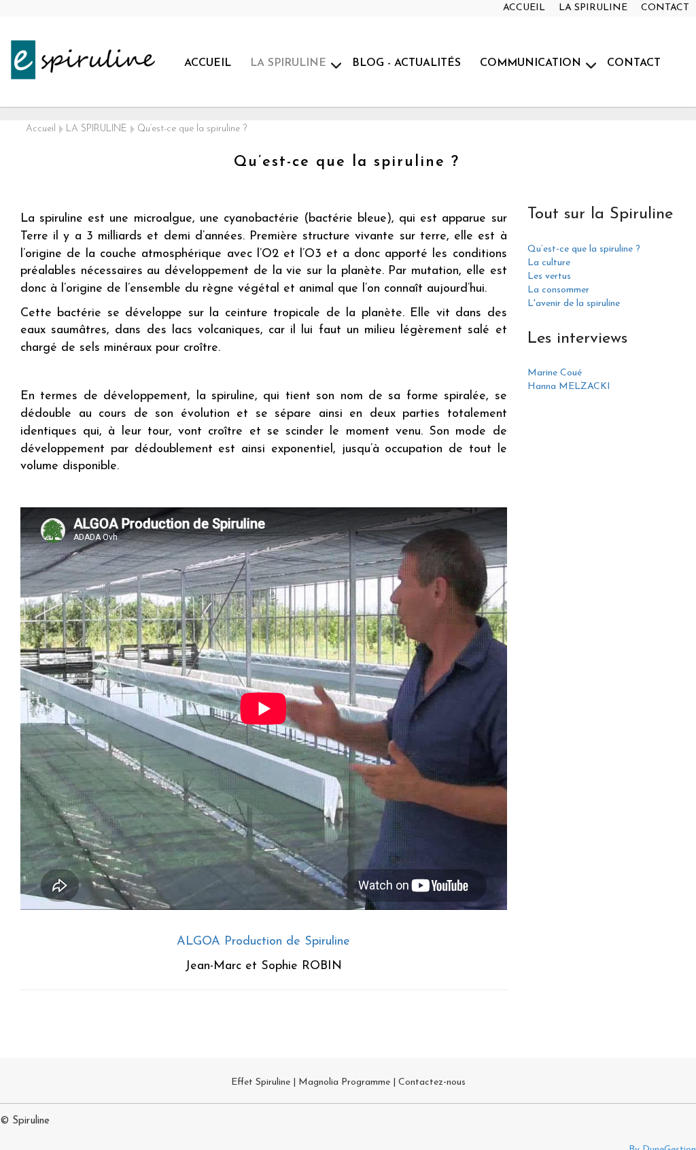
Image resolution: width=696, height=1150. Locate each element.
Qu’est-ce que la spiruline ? (583, 249)
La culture (548, 263)
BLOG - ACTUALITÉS (406, 63)
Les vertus (549, 276)
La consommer (558, 290)
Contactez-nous (432, 1082)
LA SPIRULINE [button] (288, 63)
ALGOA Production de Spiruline (263, 942)
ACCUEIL (524, 8)
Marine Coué (554, 373)
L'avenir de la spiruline (573, 304)
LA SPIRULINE (593, 8)
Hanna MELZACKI (568, 387)
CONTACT (665, 8)
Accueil (41, 129)
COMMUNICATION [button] (530, 63)
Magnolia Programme (344, 1082)
